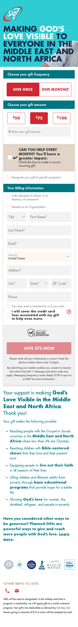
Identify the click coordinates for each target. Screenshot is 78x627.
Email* (12, 243)
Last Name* (16, 230)
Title (11, 217)
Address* (14, 270)
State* (34, 283)
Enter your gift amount (26, 132)
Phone (12, 297)
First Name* (38, 217)
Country (12, 255)
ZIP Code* (60, 283)
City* (11, 283)
